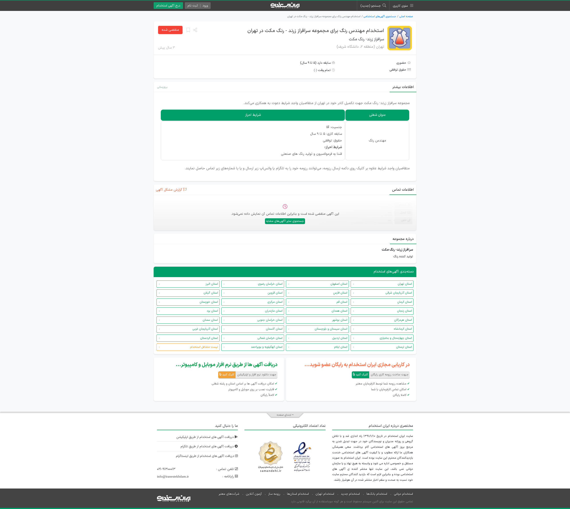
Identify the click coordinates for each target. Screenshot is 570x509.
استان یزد (212, 311)
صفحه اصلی (406, 16)
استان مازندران (274, 311)
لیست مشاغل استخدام (204, 347)
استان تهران (405, 284)
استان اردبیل (339, 338)
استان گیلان (211, 293)
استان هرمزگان (403, 320)
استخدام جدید (350, 494)
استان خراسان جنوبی (270, 320)
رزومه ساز (274, 494)
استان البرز (212, 284)
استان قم (341, 302)
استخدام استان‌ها (298, 494)
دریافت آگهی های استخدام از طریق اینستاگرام (205, 456)
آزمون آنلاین (254, 494)
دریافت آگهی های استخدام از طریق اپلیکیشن (205, 437)
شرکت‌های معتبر (229, 494)
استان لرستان (404, 347)
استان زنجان (404, 311)
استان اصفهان (338, 284)
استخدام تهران (325, 494)
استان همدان (339, 311)
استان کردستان (209, 338)
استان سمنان (210, 320)
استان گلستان (274, 329)
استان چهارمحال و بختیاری (396, 338)
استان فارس (340, 293)
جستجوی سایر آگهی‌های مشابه (285, 221)
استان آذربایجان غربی (205, 329)
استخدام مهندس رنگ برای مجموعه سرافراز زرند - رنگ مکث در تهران (315, 31)
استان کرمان (404, 302)
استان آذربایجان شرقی (398, 293)
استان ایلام (340, 347)
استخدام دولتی (403, 494)
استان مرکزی (275, 302)
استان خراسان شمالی (270, 338)
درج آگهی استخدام (168, 5)
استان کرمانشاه (403, 329)
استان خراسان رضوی (270, 284)
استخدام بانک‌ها (376, 494)
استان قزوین (275, 293)
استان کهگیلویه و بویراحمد (267, 347)
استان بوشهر (339, 320)
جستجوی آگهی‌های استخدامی (380, 16)
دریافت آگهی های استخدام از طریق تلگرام (208, 446)
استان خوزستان (209, 302)
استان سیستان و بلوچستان (331, 329)
